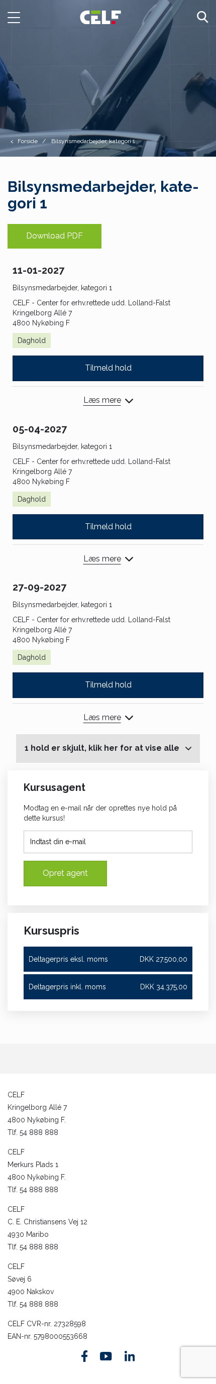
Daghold (32, 340)
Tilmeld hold (108, 368)
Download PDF (54, 236)
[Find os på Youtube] (106, 1356)
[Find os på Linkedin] (130, 1356)
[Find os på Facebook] (84, 1356)
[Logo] (100, 17)
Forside (28, 141)
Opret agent (65, 873)
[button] (19, 17)
